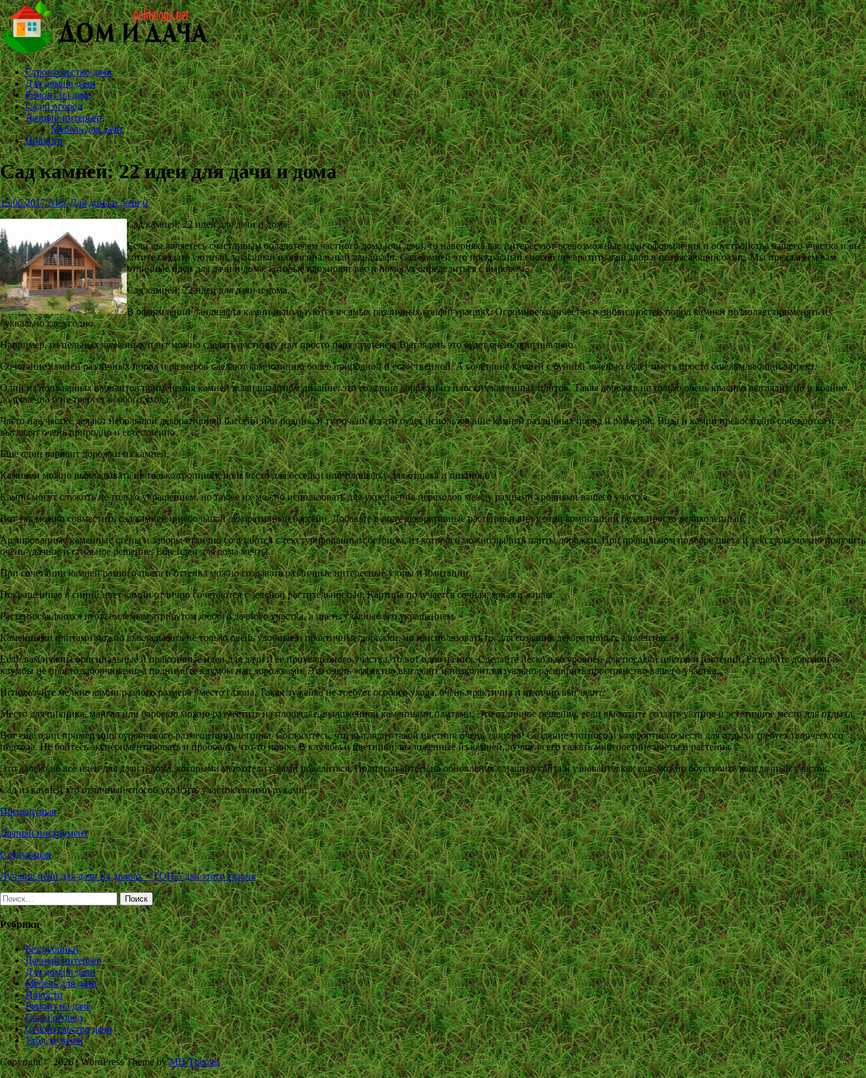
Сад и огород (53, 106)
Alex (57, 202)
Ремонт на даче (58, 94)
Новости (44, 140)
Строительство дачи (68, 72)
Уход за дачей (54, 1040)
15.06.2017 (23, 202)
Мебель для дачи (86, 129)
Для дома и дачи (60, 83)
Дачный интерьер (63, 117)
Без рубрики (52, 949)
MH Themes (194, 1061)
